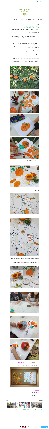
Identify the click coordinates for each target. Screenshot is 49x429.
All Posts (41, 19)
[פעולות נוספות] (10, 24)
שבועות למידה (32, 392)
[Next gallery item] (11, 377)
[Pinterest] (23, 427)
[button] (37, 2)
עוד (14, 19)
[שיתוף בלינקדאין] (34, 395)
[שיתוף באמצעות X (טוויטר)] (36, 395)
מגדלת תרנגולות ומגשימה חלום (38, 409)
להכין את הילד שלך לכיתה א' (26, 409)
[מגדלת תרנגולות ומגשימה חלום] (36, 405)
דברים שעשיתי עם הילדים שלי (36, 392)
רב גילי (17, 19)
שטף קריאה (33, 19)
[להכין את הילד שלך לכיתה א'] (24, 405)
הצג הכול (7, 400)
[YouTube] (25, 427)
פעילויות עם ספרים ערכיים (27, 19)
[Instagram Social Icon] (22, 427)
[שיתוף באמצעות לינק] (32, 395)
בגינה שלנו (15, 409)
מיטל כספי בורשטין (24, 9)
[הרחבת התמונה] (24, 377)
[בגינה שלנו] (12, 405)
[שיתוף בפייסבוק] (38, 395)
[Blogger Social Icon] (24, 427)
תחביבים (38, 19)
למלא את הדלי (21, 19)
